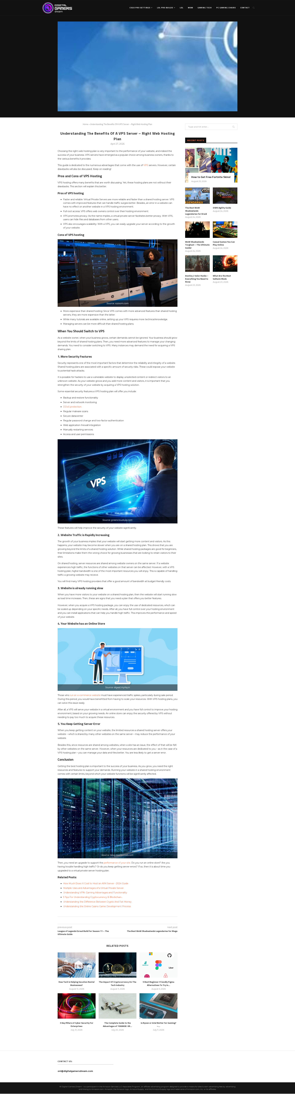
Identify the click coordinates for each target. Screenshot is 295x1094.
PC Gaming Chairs (226, 7)
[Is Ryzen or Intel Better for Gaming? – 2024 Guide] (158, 1005)
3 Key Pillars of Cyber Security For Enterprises (76, 1024)
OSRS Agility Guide (222, 207)
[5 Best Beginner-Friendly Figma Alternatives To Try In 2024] (158, 965)
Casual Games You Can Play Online (224, 243)
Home (85, 124)
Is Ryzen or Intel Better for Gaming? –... (158, 1024)
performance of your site (117, 862)
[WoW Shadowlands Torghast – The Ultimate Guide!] (197, 229)
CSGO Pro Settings (140, 7)
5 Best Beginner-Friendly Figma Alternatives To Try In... (158, 983)
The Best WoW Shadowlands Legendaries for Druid (196, 210)
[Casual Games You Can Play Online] (225, 229)
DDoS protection (72, 406)
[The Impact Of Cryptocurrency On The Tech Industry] (118, 965)
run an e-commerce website (85, 695)
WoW (190, 7)
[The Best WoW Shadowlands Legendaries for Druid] (197, 195)
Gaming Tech (205, 7)
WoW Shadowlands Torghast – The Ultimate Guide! (197, 244)
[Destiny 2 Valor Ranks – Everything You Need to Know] (197, 263)
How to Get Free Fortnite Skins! (211, 177)
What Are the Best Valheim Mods (222, 277)
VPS (146, 165)
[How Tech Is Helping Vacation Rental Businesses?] (77, 965)
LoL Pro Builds (165, 7)
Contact (245, 7)
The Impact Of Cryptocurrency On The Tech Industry (117, 983)
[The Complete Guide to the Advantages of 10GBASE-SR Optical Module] (118, 1005)
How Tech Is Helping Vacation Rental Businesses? (76, 983)
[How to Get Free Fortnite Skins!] (211, 165)
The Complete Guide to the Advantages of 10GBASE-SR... (117, 1024)
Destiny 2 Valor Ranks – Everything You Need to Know (196, 278)
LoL (181, 7)
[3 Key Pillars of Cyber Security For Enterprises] (77, 1005)
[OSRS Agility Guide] (225, 195)
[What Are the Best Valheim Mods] (225, 263)
